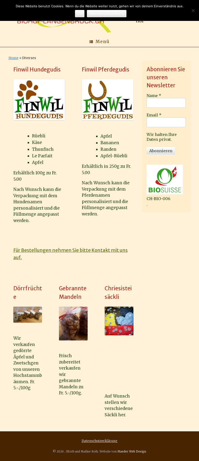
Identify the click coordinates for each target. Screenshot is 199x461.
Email (154, 115)
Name (154, 95)
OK (79, 14)
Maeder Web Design (131, 451)
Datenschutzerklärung (99, 441)
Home (13, 58)
